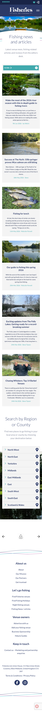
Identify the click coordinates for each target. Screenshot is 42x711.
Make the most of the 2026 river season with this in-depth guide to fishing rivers (21, 103)
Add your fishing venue (21, 627)
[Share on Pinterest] (2, 543)
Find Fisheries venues (21, 596)
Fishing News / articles (21, 609)
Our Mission (21, 574)
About (21, 569)
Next (38, 536)
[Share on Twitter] (2, 539)
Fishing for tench (21, 213)
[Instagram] (25, 682)
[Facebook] (17, 682)
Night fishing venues (21, 605)
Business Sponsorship (21, 631)
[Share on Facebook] (2, 535)
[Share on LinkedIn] (2, 547)
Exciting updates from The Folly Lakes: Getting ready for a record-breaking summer (21, 324)
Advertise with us (21, 623)
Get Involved (21, 582)
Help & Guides (21, 636)
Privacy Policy (29, 675)
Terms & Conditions (14, 675)
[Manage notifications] (37, 706)
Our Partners (21, 578)
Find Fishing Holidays (21, 600)
